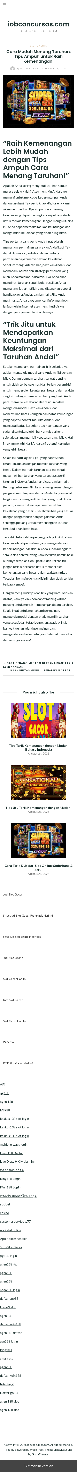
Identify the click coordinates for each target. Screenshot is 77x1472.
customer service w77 (15, 1221)
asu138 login (9, 1341)
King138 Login (10, 1178)
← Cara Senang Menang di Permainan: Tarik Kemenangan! (38, 664)
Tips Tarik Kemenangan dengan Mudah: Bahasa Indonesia (38, 747)
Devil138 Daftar (11, 1153)
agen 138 (6, 1101)
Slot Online (38, 45)
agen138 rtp (8, 1264)
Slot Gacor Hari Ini (14, 979)
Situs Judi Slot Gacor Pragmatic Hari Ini (28, 915)
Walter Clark (29, 68)
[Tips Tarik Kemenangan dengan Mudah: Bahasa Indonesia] (38, 720)
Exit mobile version (38, 1466)
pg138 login (8, 1255)
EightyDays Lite (63, 1449)
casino (4, 1213)
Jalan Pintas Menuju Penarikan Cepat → (41, 670)
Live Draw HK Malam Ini (17, 1161)
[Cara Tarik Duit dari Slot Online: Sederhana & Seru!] (38, 840)
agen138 (6, 1273)
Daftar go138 (9, 1393)
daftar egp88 (9, 1298)
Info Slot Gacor (13, 1000)
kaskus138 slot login (14, 1118)
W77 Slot (9, 1042)
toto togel (7, 1384)
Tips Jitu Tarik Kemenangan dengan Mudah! (38, 807)
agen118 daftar (11, 1333)
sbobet (5, 1204)
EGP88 (5, 1110)
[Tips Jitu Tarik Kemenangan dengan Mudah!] (38, 782)
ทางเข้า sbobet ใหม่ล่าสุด (18, 1196)
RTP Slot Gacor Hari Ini (18, 1063)
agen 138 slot (9, 1401)
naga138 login (10, 1290)
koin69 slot (8, 1307)
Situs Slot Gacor (11, 1247)
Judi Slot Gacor (12, 894)
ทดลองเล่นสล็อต (12, 1170)
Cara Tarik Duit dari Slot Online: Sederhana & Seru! (39, 867)
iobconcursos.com (38, 24)
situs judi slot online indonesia (22, 936)
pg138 (4, 1093)
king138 (6, 1350)
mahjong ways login (14, 1144)
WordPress (37, 1449)
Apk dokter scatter (13, 1238)
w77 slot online (10, 1230)
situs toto (6, 1358)
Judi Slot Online (13, 957)
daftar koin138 (10, 1324)
